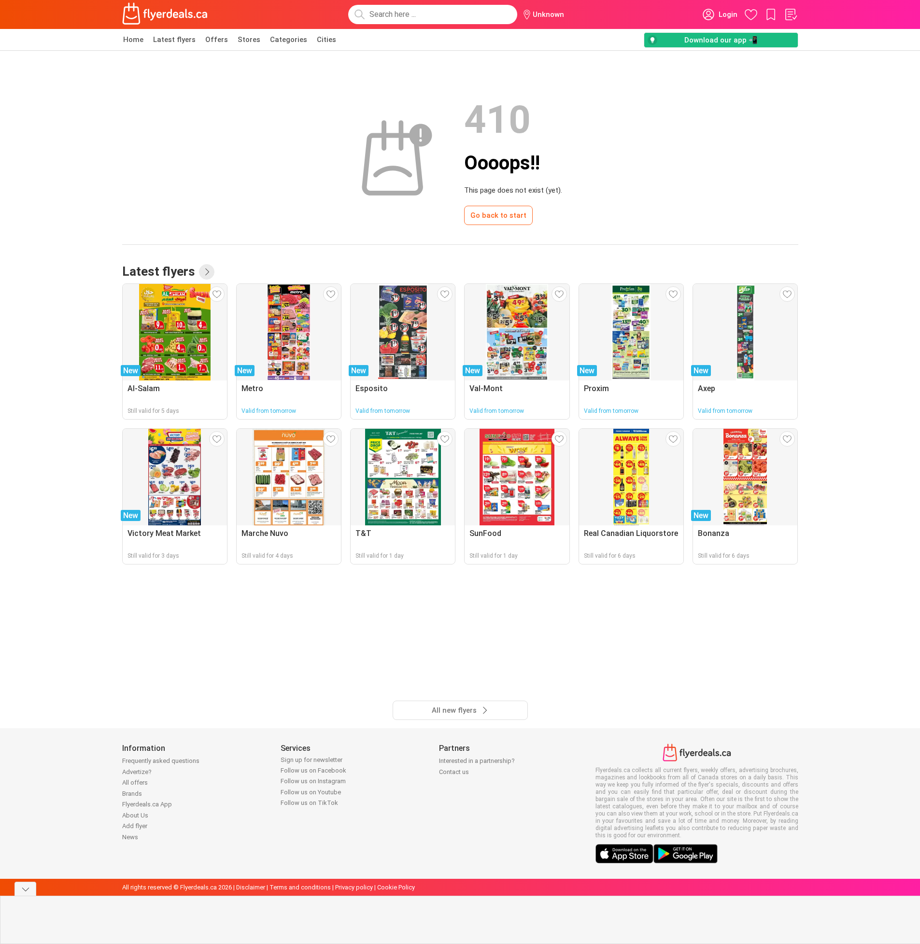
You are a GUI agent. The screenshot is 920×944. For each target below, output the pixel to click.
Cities (326, 39)
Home (133, 39)
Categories (288, 39)
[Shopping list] (790, 14)
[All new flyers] (206, 272)
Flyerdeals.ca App (147, 804)
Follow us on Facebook (313, 770)
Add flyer (134, 826)
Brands (132, 793)
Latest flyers (174, 39)
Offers (216, 39)
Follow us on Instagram (313, 781)
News (130, 837)
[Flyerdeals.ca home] (165, 14)
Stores (249, 39)
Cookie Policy (396, 887)
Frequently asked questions (160, 760)
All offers (135, 782)
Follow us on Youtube (311, 792)
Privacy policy (354, 887)
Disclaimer (250, 887)
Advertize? (137, 771)
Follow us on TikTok (309, 802)
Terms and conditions (300, 887)
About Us (135, 815)
